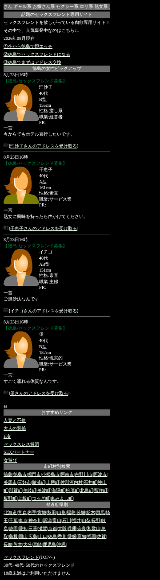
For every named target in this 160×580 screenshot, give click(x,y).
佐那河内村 (71, 482)
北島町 (86, 490)
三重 (32, 528)
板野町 (10, 498)
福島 (71, 512)
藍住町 (101, 490)
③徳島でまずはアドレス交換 (32, 62)
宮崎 (37, 544)
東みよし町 (62, 498)
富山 (56, 520)
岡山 (23, 536)
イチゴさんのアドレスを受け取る (43, 310)
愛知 (23, 528)
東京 (23, 520)
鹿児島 (49, 544)
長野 (96, 520)
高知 (81, 536)
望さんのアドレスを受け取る (39, 393)
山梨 (86, 520)
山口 (42, 536)
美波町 (44, 490)
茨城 (80, 512)
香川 (62, 536)
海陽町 (58, 490)
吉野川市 (83, 474)
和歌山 (93, 528)
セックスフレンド (21, 557)
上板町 (24, 498)
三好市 (24, 482)
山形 (61, 512)
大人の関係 (15, 428)
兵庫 (72, 528)
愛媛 (72, 536)
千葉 (13, 520)
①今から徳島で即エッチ (28, 46)
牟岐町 (29, 490)
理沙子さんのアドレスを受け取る (43, 146)
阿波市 (100, 474)
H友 (7, 436)
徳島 (8, 474)
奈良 (81, 528)
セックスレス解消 (21, 444)
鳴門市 (34, 474)
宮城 (41, 512)
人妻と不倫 (15, 420)
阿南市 (67, 474)
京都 (52, 528)
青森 (22, 512)
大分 (27, 544)
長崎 (8, 544)
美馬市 (10, 482)
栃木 (90, 512)
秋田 (51, 512)
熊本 (17, 544)
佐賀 (101, 536)
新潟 (47, 520)
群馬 (100, 512)
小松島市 (51, 474)
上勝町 (53, 482)
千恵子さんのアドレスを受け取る (43, 228)
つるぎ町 (41, 498)
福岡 (91, 536)
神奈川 (35, 520)
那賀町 (15, 490)
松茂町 (72, 490)
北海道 (10, 512)
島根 (13, 536)
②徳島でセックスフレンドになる (37, 54)
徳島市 (20, 474)
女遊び (10, 460)
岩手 (32, 512)
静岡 (13, 528)
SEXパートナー (19, 452)
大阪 (62, 528)
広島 (32, 536)
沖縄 (61, 544)
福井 (76, 520)
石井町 (90, 482)
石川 (66, 520)
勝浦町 (38, 482)
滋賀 (42, 528)
